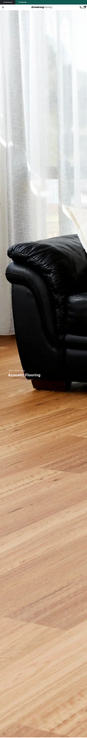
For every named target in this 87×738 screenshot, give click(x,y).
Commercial (7, 2)
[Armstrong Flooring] (42, 7)
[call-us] (81, 7)
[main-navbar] (3, 7)
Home (10, 370)
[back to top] (82, 720)
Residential (22, 2)
